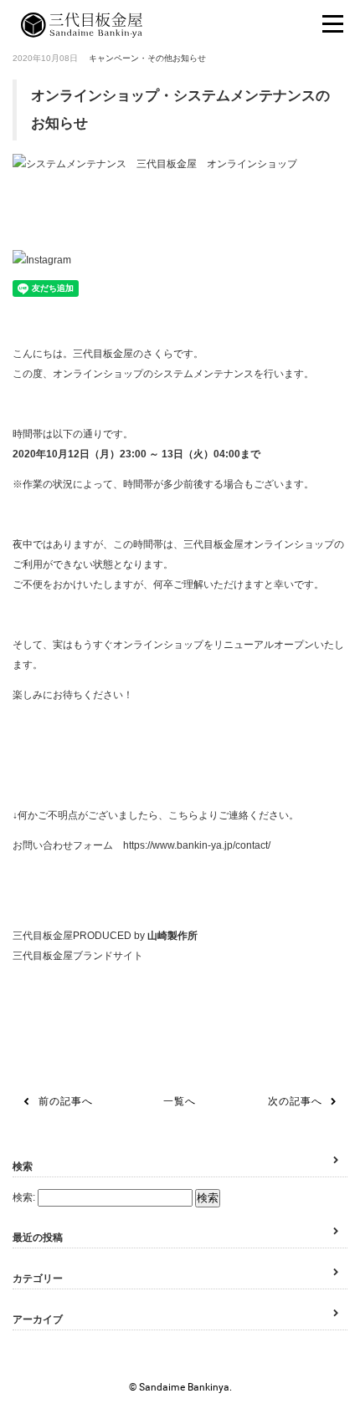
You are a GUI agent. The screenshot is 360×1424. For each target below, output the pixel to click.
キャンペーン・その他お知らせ (147, 58)
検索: (24, 1197)
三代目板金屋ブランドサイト (78, 956)
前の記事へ (66, 1101)
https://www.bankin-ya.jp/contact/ (196, 845)
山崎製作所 (172, 936)
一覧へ (179, 1101)
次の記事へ (295, 1101)
